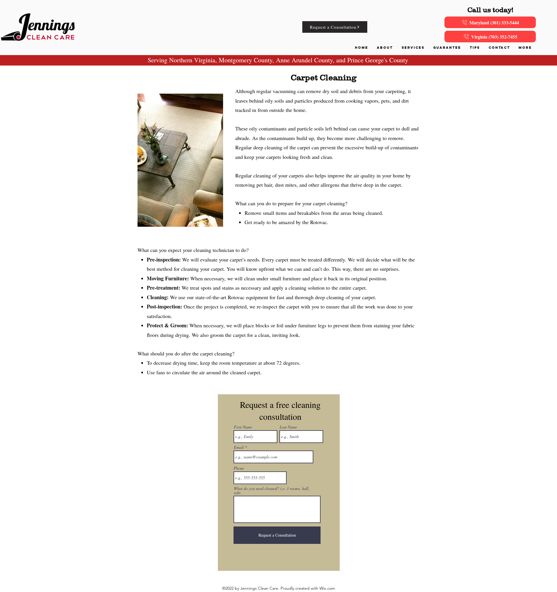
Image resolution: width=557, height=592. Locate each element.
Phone (239, 468)
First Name (243, 427)
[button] (413, 47)
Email (239, 447)
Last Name (288, 427)
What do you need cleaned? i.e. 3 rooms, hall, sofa (272, 490)
